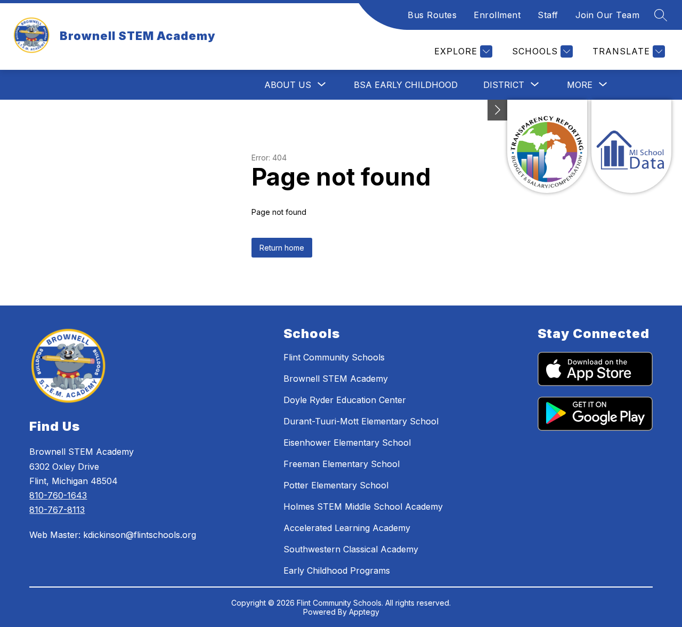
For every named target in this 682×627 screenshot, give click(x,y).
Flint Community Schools (334, 357)
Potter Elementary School (335, 485)
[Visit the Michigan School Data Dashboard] (631, 146)
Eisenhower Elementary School (347, 442)
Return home (281, 247)
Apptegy (364, 611)
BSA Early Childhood (406, 84)
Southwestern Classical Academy (350, 549)
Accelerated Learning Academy (346, 527)
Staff (548, 15)
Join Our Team (607, 15)
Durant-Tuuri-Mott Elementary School (361, 421)
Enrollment (497, 15)
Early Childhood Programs (336, 570)
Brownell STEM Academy (335, 378)
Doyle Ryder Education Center (344, 400)
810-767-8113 (57, 509)
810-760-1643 (58, 495)
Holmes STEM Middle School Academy (363, 506)
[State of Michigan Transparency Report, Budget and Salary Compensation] (547, 146)
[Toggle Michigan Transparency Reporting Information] (498, 110)
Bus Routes (432, 15)
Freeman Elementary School (341, 464)
